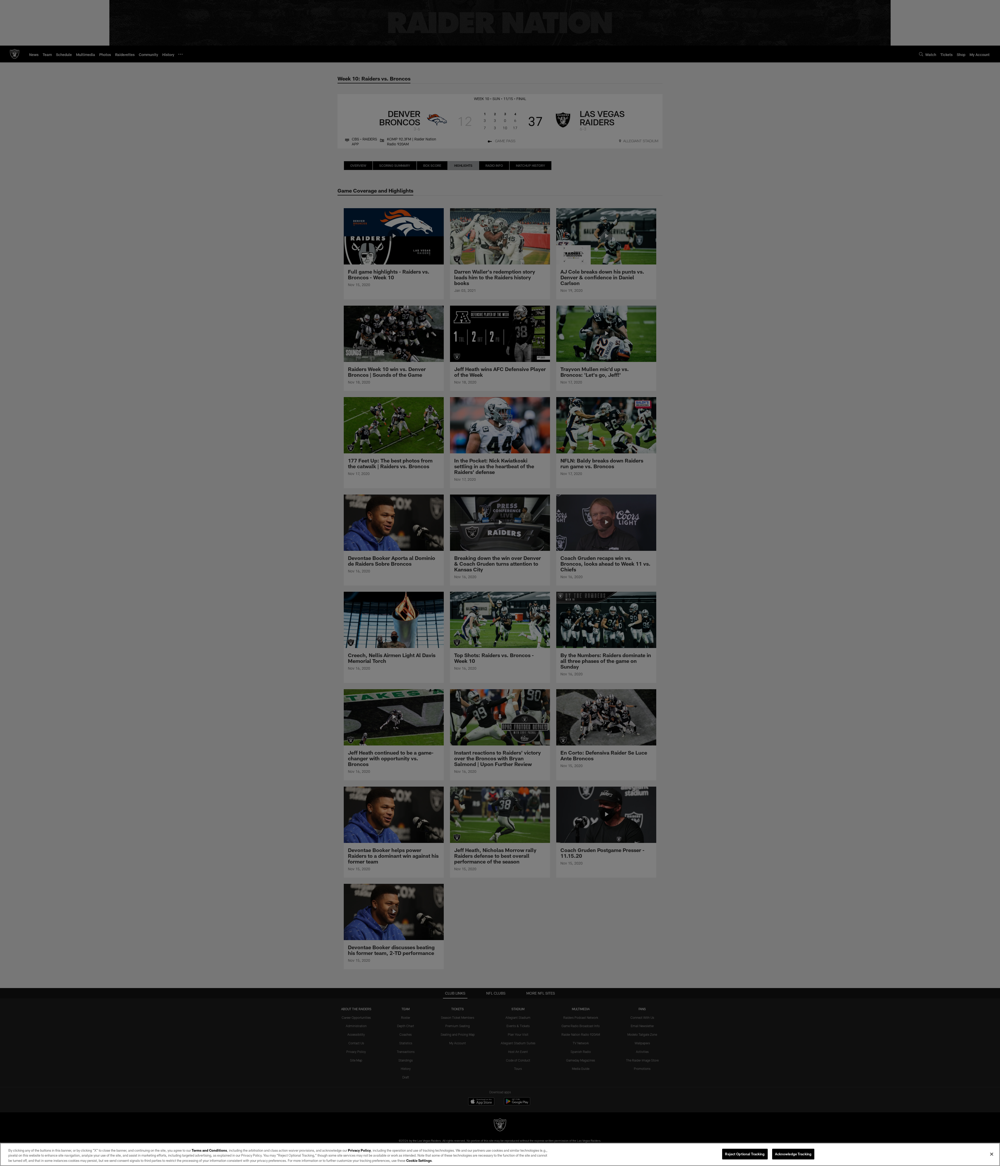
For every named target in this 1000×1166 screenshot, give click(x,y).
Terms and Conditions (209, 1150)
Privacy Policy (359, 1150)
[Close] (991, 1154)
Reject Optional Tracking (745, 1154)
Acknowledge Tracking (793, 1154)
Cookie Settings (419, 1160)
